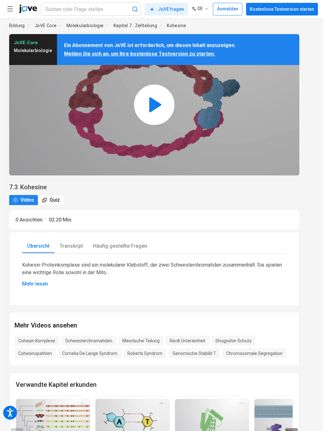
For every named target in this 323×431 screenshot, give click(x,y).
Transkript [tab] (71, 246)
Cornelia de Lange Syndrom (89, 353)
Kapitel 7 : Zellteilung (135, 25)
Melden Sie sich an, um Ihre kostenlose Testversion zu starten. (139, 54)
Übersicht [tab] (38, 246)
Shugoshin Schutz (233, 340)
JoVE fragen (171, 9)
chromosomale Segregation (254, 353)
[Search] (135, 9)
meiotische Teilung (141, 340)
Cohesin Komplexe (36, 340)
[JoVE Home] (28, 8)
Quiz (55, 200)
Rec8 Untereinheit (187, 340)
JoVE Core (46, 25)
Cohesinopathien (35, 353)
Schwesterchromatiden (88, 340)
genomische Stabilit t (194, 353)
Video (27, 200)
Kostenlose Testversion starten (282, 9)
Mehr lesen (35, 284)
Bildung (17, 25)
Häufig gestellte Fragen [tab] (120, 246)
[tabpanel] (154, 274)
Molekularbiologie (85, 25)
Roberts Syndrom (144, 353)
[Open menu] (10, 9)
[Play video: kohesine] (154, 104)
